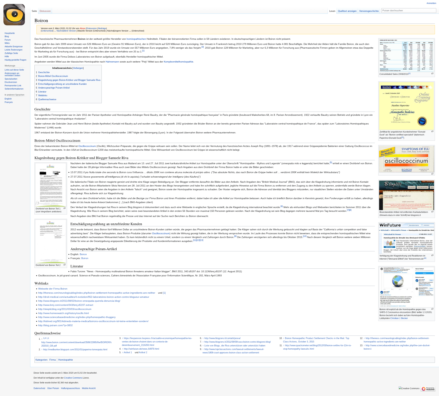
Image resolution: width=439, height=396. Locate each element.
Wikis (7, 43)
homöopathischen (136, 38)
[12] (198, 240)
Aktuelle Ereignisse (14, 46)
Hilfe (7, 56)
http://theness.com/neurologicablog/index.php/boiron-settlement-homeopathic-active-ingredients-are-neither (96, 292)
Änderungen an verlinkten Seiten (12, 74)
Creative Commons (73, 378)
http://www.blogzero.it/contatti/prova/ (222, 338)
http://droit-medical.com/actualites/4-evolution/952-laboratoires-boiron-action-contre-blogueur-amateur (93, 297)
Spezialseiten (11, 79)
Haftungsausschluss (70, 388)
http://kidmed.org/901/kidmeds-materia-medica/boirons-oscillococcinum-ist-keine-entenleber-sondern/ (93, 321)
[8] (350, 210)
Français (9, 102)
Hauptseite (10, 33)
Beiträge (102, 28)
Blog (7, 36)
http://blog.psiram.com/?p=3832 (55, 325)
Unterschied (47, 31)
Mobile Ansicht (89, 388)
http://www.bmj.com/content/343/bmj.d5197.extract (65, 305)
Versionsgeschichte (369, 11)
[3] (202, 47)
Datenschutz (39, 388)
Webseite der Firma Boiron (52, 288)
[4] (425, 258)
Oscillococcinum (87, 146)
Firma (52, 359)
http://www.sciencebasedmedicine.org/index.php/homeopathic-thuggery (77, 317)
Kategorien (41, 359)
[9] (235, 236)
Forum (8, 40)
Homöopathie (65, 359)
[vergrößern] (432, 73)
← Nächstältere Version (65, 31)
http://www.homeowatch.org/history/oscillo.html (63, 313)
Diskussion (91, 28)
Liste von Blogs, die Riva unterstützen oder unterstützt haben (234, 345)
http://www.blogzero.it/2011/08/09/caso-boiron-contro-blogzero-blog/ (237, 342)
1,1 (47, 338)
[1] (409, 73)
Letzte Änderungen (13, 50)
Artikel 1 (128, 352)
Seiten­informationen (14, 89)
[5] (331, 162)
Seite (34, 11)
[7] (348, 210)
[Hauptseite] (15, 13)
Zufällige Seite (11, 53)
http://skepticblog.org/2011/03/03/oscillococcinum (64, 309)
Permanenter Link (13, 85)
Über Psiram (53, 388)
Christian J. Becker (399, 318)
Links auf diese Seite (14, 70)
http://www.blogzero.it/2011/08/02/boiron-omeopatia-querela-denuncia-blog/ (79, 300)
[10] (304, 236)
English (8, 99)
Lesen (332, 11)
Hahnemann (112, 61)
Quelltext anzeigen (347, 11)
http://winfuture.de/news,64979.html (141, 349)
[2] (402, 137)
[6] (282, 206)
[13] (201, 240)
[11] (194, 240)
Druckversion (11, 82)
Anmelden (431, 3)
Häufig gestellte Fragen (15, 60)
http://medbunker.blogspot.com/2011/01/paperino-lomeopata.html (75, 349)
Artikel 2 (143, 352)
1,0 (44, 338)
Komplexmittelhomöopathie (178, 61)
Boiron (83, 254)
